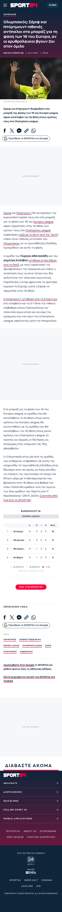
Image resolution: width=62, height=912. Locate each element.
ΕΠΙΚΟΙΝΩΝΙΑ (48, 831)
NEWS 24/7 (31, 880)
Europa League (43, 221)
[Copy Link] (26, 130)
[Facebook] (4, 130)
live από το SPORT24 (16, 500)
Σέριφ (7, 213)
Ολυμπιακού (11, 243)
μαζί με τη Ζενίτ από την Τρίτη (38, 234)
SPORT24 (15, 880)
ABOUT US (30, 831)
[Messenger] (19, 130)
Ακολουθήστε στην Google (19, 665)
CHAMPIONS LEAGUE (32, 646)
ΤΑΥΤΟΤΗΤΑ (13, 831)
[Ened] (31, 872)
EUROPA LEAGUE (11, 646)
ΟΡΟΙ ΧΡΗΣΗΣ (15, 837)
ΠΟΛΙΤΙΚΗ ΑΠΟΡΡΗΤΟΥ (41, 837)
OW (38, 886)
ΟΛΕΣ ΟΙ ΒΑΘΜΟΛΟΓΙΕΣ (31, 587)
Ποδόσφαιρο (26, 652)
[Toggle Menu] (5, 5)
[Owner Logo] (30, 860)
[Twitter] (11, 130)
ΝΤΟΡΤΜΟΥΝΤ (10, 652)
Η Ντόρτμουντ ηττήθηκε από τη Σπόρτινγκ (30, 299)
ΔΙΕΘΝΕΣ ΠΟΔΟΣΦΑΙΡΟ (30, 640)
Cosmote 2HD (48, 496)
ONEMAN (47, 880)
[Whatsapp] (33, 130)
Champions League (37, 230)
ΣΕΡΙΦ (48, 646)
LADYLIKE (27, 886)
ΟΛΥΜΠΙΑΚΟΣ (9, 640)
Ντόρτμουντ (24, 213)
